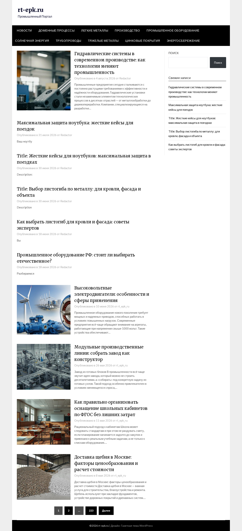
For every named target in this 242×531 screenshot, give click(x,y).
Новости (24, 30)
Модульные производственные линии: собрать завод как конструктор (108, 353)
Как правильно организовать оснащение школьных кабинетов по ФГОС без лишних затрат (110, 408)
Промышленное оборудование (173, 30)
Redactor (125, 78)
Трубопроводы (68, 40)
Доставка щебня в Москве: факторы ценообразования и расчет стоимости (106, 463)
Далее (106, 510)
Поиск (173, 53)
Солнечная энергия (32, 40)
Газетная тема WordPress (137, 525)
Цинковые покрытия (142, 40)
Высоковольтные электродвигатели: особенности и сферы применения (111, 294)
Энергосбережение (183, 40)
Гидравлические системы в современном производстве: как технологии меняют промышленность (195, 91)
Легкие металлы (94, 30)
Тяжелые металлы (103, 40)
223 (91, 510)
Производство (127, 30)
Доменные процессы (57, 30)
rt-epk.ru (30, 9)
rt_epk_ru (123, 306)
